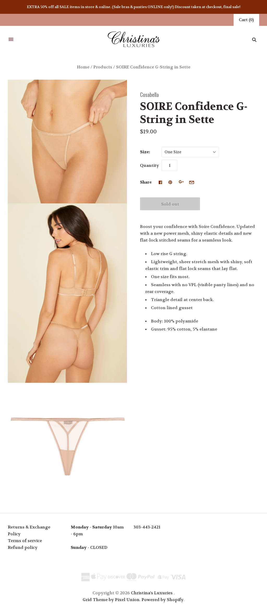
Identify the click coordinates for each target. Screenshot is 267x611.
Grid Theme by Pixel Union (111, 599)
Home (83, 67)
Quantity (149, 165)
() (246, 19)
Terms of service (25, 540)
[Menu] (11, 40)
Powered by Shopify (162, 599)
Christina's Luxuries (152, 593)
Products (102, 67)
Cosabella (149, 94)
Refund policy (23, 547)
